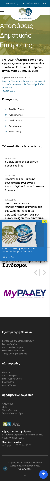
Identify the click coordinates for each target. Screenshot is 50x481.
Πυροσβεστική (9, 410)
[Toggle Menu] (2, 12)
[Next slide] (44, 272)
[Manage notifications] (5, 468)
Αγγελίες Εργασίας (18, 109)
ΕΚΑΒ (4, 406)
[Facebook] (25, 475)
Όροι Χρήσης (25, 468)
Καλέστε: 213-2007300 (36, 3)
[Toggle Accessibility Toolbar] (43, 474)
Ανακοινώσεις (16, 114)
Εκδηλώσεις (15, 131)
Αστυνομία (7, 403)
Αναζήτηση (11, 3)
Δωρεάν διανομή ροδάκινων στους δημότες (21, 163)
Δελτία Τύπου (15, 120)
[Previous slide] (36, 272)
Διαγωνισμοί (15, 126)
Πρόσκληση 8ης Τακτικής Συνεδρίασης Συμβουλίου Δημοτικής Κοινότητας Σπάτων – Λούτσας (25, 184)
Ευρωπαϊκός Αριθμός (13, 413)
